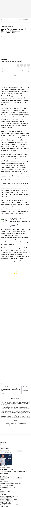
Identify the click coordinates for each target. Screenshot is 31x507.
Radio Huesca (5, 61)
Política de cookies (5, 425)
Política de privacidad (22, 423)
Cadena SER (6, 20)
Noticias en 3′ (3, 451)
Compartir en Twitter (5, 498)
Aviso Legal (7, 423)
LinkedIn (25, 65)
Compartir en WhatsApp (6, 500)
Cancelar (7, 491)
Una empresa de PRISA (15, 429)
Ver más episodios (5, 471)
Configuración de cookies (25, 425)
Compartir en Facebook (6, 496)
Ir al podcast (13, 471)
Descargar (13, 225)
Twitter (21, 65)
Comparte (2, 448)
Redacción (4, 59)
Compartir (19, 471)
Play (7, 448)
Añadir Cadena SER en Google (17, 70)
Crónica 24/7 (3, 466)
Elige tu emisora (24, 20)
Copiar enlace (4, 502)
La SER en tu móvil (14, 425)
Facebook (18, 65)
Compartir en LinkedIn (6, 499)
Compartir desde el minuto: (8, 505)
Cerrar (2, 479)
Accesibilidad (13, 423)
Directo (20, 451)
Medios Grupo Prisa (15, 433)
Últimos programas (12, 451)
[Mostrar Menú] (1, 20)
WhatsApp (28, 65)
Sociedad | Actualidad (7, 26)
